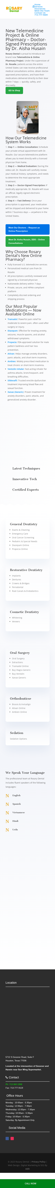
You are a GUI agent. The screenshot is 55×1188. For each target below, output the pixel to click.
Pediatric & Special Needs (24, 541)
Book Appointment (21, 444)
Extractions (17, 662)
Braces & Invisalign (21, 704)
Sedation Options (18, 738)
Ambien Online (19, 712)
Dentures (16, 579)
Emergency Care (20, 533)
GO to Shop (14, 90)
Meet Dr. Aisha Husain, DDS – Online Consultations (27, 241)
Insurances (39, 8)
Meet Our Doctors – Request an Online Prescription (24, 229)
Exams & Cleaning (21, 529)
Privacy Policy (38, 1161)
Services (38, 6)
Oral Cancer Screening (23, 537)
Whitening (17, 617)
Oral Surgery (18, 658)
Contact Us (39, 12)
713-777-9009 (41, 14)
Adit (27, 1168)
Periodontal (17, 587)
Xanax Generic (19, 677)
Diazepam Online (20, 545)
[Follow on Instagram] (12, 1138)
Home (37, 4)
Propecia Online (20, 549)
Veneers (16, 621)
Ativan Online (18, 708)
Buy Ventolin (18, 673)
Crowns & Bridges (20, 583)
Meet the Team (42, 10)
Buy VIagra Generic (21, 670)
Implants (16, 575)
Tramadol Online (20, 666)
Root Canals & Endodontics (25, 591)
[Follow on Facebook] (7, 1138)
